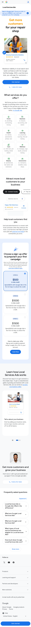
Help (6, 609)
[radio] (15, 276)
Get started (15, 619)
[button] (8, 120)
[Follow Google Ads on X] (4, 558)
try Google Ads (17, 110)
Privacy (4, 605)
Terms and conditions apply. (15, 264)
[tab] (20, 192)
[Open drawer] (2, 2)
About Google (6, 603)
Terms (11, 605)
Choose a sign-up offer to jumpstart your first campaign (15, 252)
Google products (18, 603)
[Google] (5, 599)
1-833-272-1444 (16, 477)
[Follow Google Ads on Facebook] (14, 558)
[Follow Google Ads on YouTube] (9, 558)
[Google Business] (6, 2)
